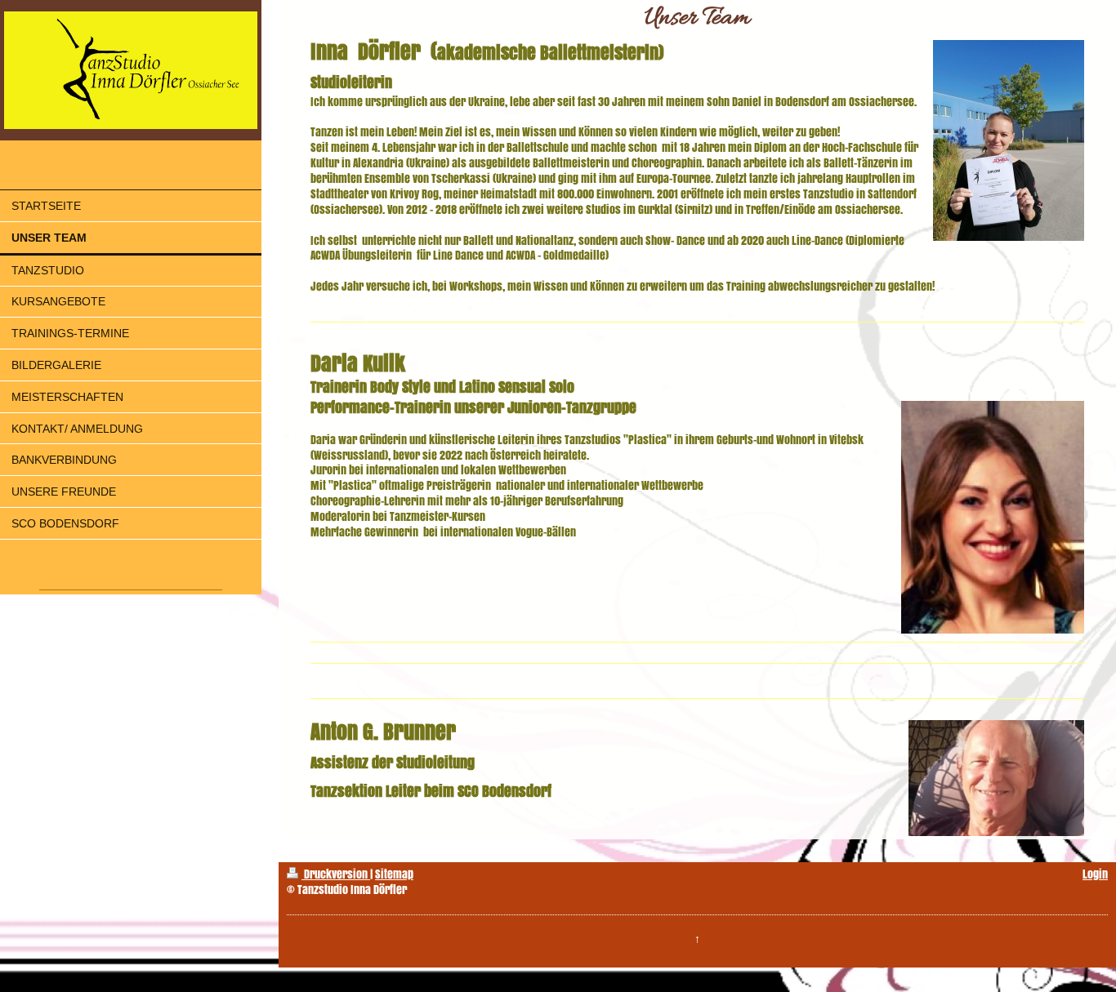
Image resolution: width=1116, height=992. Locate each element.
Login (1095, 874)
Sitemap (394, 874)
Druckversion (335, 874)
